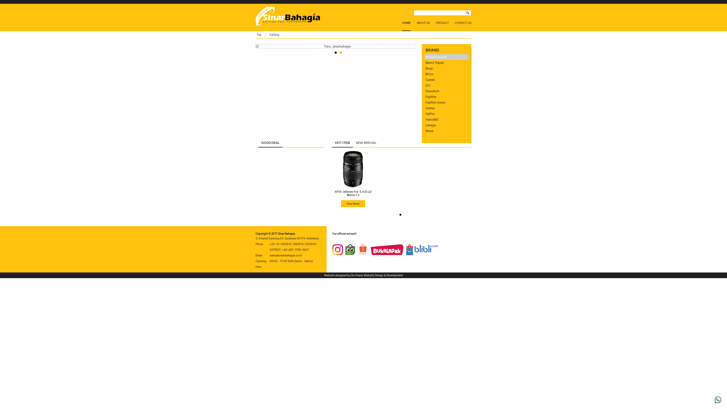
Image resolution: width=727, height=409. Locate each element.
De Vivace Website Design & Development (377, 275)
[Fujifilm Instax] (447, 102)
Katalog (274, 34)
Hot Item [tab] (342, 143)
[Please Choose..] (447, 57)
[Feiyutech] (447, 91)
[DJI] (447, 85)
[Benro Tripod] (447, 63)
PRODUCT (442, 22)
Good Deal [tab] (270, 143)
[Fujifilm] (447, 97)
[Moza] (447, 131)
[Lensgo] (447, 125)
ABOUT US (423, 22)
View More (353, 203)
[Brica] (447, 74)
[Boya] (447, 68)
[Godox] (447, 108)
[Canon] (447, 80)
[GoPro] (447, 114)
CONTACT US (463, 22)
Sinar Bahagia (286, 233)
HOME (406, 22)
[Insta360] (447, 119)
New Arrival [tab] (366, 143)
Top (259, 34)
